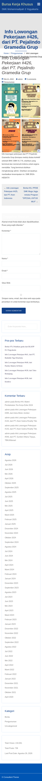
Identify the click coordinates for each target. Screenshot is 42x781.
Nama (5, 259)
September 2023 (12, 588)
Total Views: (10, 743)
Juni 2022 (9, 656)
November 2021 (11, 688)
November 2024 (11, 533)
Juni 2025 (9, 501)
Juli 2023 (8, 597)
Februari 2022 (10, 674)
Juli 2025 (8, 497)
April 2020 (9, 697)
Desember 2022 (11, 629)
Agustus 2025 (10, 492)
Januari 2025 (10, 524)
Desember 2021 (11, 683)
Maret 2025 (9, 515)
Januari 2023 (10, 624)
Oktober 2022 (10, 638)
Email (5, 271)
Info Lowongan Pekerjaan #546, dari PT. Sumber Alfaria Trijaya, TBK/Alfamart (20, 436)
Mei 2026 (8, 474)
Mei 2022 (8, 661)
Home (6, 53)
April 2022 (9, 665)
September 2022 (12, 642)
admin (20, 79)
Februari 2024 (10, 574)
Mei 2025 (8, 506)
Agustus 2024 (10, 547)
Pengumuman (17, 53)
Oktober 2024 (10, 538)
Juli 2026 (8, 465)
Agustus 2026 (10, 460)
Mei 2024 (8, 560)
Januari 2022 (10, 679)
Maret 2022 (9, 670)
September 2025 (12, 488)
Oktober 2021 (10, 692)
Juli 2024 (8, 551)
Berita (7, 717)
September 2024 (12, 542)
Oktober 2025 (10, 483)
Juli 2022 (8, 651)
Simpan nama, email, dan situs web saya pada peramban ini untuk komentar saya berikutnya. (21, 300)
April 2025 (9, 510)
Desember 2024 (11, 529)
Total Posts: (10, 748)
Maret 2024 (9, 570)
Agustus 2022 (10, 647)
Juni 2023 (9, 601)
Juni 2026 (9, 469)
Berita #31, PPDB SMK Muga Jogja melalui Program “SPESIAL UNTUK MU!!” (30, 194)
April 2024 (9, 565)
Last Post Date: (11, 753)
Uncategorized (11, 726)
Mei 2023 (8, 606)
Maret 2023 (9, 615)
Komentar (6, 231)
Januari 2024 (10, 579)
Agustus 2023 (10, 592)
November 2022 (11, 633)
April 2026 (9, 478)
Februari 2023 (10, 620)
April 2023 (9, 610)
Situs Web (6, 283)
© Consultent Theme (10, 777)
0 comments (31, 79)
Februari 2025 (10, 519)
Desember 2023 (11, 583)
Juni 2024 (9, 556)
